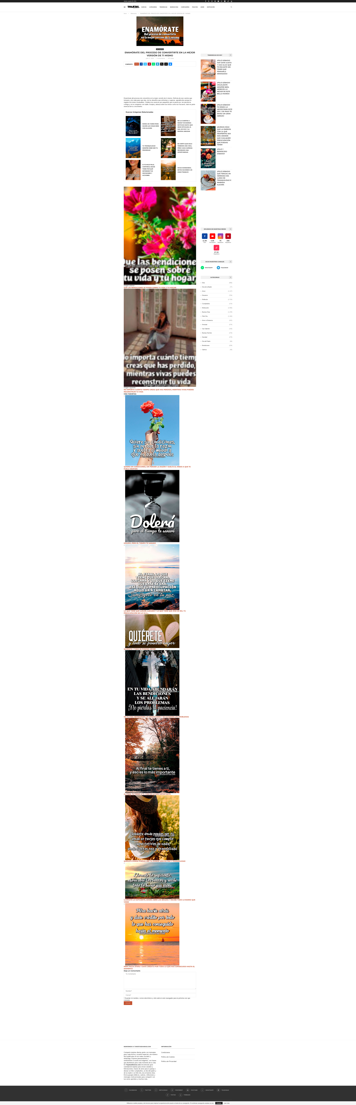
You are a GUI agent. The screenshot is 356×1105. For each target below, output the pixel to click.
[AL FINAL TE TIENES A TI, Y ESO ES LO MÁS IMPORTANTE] (152, 719)
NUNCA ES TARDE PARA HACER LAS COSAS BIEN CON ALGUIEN (150, 126)
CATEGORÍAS (153, 7)
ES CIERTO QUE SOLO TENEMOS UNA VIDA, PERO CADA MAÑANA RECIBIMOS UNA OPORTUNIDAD (185, 148)
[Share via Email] (170, 64)
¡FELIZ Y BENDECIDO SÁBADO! (222, 151)
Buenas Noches (217, 333)
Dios (217, 283)
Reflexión (217, 299)
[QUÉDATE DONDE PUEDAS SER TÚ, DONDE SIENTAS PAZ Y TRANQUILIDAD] (152, 796)
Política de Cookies (168, 1057)
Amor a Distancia (217, 320)
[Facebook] (205, 1)
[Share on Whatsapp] (153, 64)
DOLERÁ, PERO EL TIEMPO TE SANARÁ (140, 543)
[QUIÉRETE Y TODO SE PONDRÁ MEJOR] (152, 615)
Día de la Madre (217, 287)
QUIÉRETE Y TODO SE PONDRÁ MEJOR (140, 649)
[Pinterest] (215, 1)
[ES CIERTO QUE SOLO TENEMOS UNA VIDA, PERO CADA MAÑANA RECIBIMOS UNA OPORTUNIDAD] (168, 148)
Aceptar (219, 1103)
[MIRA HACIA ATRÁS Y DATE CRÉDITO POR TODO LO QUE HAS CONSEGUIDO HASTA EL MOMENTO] (152, 904)
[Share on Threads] (166, 64)
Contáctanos (165, 1052)
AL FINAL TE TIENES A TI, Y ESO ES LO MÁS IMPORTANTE (147, 794)
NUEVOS (143, 7)
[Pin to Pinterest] (149, 64)
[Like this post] (137, 64)
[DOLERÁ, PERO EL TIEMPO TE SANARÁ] (152, 471)
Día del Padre (217, 341)
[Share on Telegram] (157, 64)
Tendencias (163, 7)
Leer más (226, 1103)
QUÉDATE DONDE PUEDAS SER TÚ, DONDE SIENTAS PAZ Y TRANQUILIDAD (154, 861)
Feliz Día (195, 7)
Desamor (217, 295)
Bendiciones (217, 345)
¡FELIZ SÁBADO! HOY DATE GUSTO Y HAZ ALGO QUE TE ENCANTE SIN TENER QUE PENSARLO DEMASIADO (224, 67)
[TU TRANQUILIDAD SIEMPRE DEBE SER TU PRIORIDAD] (133, 148)
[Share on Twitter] (145, 64)
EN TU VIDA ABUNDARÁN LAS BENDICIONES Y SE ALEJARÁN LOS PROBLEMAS (156, 717)
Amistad (217, 324)
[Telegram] (225, 1)
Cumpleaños (185, 7)
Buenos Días (174, 7)
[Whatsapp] (221, 1)
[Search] (231, 7)
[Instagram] (212, 1)
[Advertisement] (160, 83)
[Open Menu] (124, 7)
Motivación (211, 7)
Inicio (125, 13)
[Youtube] (218, 1)
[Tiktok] (228, 1)
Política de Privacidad (168, 1061)
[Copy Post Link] (162, 64)
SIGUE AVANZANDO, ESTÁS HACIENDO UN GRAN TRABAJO (185, 170)
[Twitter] (208, 1)
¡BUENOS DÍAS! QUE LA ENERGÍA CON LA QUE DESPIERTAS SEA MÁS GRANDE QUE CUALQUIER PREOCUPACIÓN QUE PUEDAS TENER (224, 136)
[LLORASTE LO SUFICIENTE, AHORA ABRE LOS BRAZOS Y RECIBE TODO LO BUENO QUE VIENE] (152, 863)
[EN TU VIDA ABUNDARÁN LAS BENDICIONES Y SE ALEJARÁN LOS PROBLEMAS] (152, 651)
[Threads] (231, 1)
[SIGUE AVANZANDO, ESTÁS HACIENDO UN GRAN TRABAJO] (168, 170)
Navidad (217, 337)
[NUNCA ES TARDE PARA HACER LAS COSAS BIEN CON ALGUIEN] (133, 126)
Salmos (217, 349)
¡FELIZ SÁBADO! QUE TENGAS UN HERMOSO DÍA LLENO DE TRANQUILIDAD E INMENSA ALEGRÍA (224, 178)
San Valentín (217, 328)
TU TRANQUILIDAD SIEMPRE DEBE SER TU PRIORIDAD (150, 148)
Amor (202, 7)
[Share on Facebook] (141, 64)
